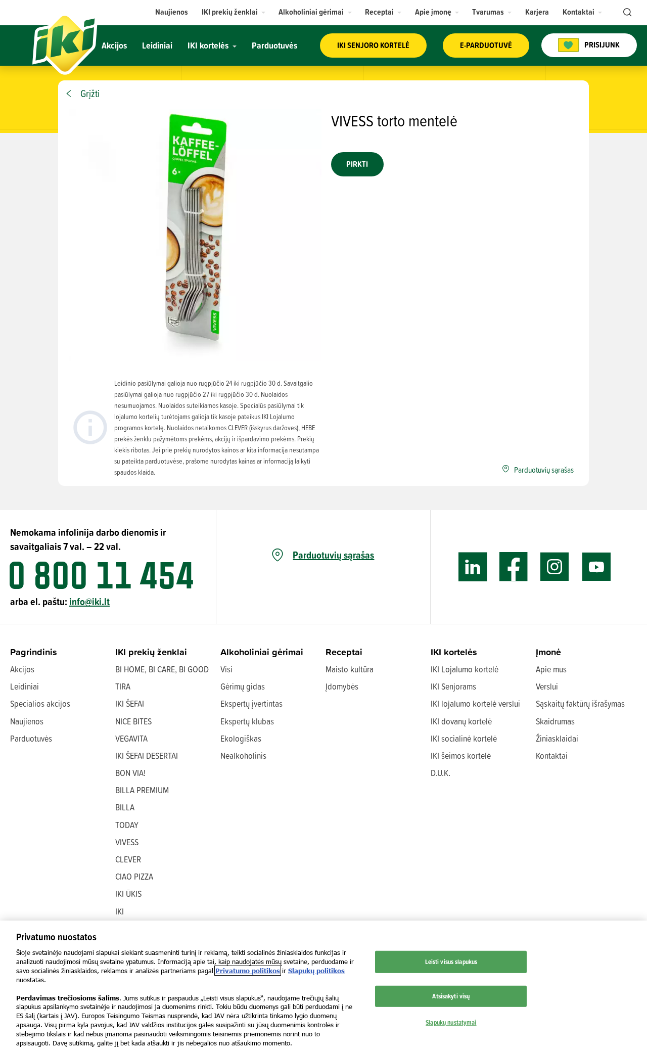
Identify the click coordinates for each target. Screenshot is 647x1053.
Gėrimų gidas (242, 686)
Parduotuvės (31, 738)
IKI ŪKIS (128, 893)
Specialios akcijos (40, 703)
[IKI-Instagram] (554, 566)
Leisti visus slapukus (451, 961)
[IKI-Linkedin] (472, 566)
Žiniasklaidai (557, 738)
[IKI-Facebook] (513, 566)
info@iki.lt (89, 601)
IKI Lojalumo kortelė (464, 669)
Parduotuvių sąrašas (333, 555)
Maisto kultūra (350, 669)
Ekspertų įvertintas (251, 703)
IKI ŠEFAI (129, 703)
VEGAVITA (131, 738)
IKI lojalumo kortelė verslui (475, 703)
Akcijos (22, 669)
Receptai (344, 652)
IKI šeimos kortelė (461, 755)
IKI (119, 911)
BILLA (124, 807)
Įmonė (548, 652)
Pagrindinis (33, 652)
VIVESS (126, 842)
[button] (233, 12)
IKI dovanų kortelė (461, 721)
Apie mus (551, 669)
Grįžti (90, 93)
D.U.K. (440, 772)
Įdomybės (342, 686)
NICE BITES (133, 721)
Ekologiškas (240, 738)
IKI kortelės (454, 652)
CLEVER (128, 859)
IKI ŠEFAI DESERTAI (146, 755)
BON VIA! (130, 772)
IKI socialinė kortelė (464, 738)
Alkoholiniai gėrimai (261, 652)
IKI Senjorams (453, 686)
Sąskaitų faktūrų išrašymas (580, 703)
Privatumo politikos (247, 971)
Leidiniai (24, 686)
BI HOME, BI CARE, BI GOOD (162, 669)
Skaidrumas (555, 721)
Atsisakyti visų (451, 995)
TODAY (126, 824)
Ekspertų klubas (247, 721)
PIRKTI (357, 164)
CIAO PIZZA (134, 876)
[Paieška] (626, 12)
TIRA (122, 686)
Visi (226, 669)
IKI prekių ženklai (151, 652)
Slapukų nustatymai (451, 1021)
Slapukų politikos (316, 971)
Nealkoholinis (243, 755)
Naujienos (26, 721)
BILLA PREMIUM (142, 790)
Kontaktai (552, 755)
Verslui (547, 686)
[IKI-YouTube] (596, 566)
